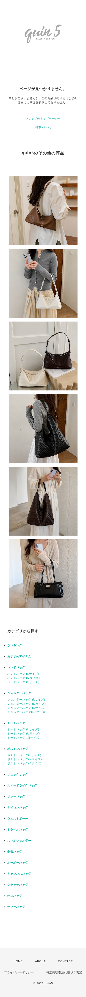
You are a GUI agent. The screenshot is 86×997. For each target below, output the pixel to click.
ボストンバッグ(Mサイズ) (24, 759)
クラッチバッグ (17, 884)
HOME (18, 961)
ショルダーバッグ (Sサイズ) (26, 707)
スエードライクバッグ (22, 785)
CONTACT (65, 961)
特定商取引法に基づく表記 (64, 972)
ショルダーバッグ (19, 693)
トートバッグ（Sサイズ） (24, 737)
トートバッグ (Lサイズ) (23, 729)
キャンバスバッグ (19, 873)
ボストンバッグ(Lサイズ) (24, 755)
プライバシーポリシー (19, 972)
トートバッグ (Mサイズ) (23, 733)
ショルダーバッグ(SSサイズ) (27, 712)
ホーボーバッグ (17, 862)
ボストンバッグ (17, 748)
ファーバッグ (16, 796)
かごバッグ (14, 895)
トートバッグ (16, 723)
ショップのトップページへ (43, 118)
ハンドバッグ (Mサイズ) (23, 678)
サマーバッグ (16, 906)
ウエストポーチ (17, 818)
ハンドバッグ (16, 667)
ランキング (14, 645)
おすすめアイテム (19, 656)
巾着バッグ (14, 851)
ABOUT (40, 961)
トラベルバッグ (17, 829)
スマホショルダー (19, 840)
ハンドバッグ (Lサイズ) (23, 673)
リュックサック (17, 774)
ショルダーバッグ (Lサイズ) (26, 699)
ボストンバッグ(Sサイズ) (24, 763)
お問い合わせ (43, 127)
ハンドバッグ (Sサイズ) (23, 682)
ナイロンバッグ (17, 807)
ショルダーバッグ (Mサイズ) (26, 703)
